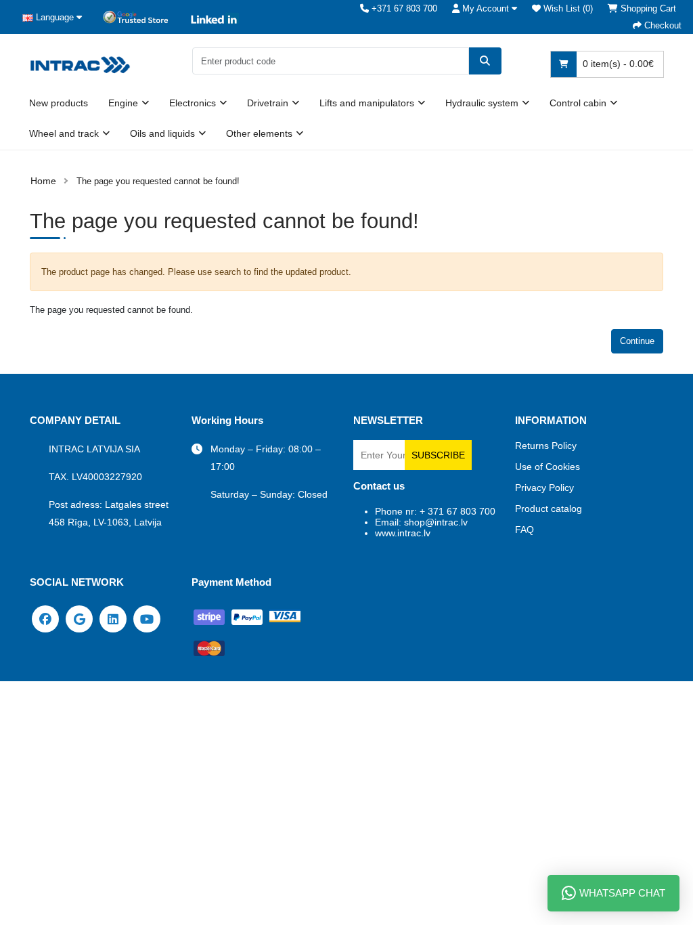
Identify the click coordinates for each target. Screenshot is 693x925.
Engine (123, 103)
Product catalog (548, 508)
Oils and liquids (162, 133)
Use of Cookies (547, 466)
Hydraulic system (481, 103)
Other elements (259, 133)
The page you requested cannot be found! (158, 181)
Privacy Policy (544, 487)
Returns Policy (546, 445)
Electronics (192, 103)
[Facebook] (45, 618)
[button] (484, 8)
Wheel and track (64, 133)
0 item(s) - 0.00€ (617, 63)
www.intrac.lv (402, 533)
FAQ (524, 529)
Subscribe (438, 455)
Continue (637, 341)
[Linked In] (113, 618)
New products (58, 103)
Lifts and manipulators (366, 103)
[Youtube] (146, 618)
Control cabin (578, 103)
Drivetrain (267, 103)
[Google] (79, 618)
